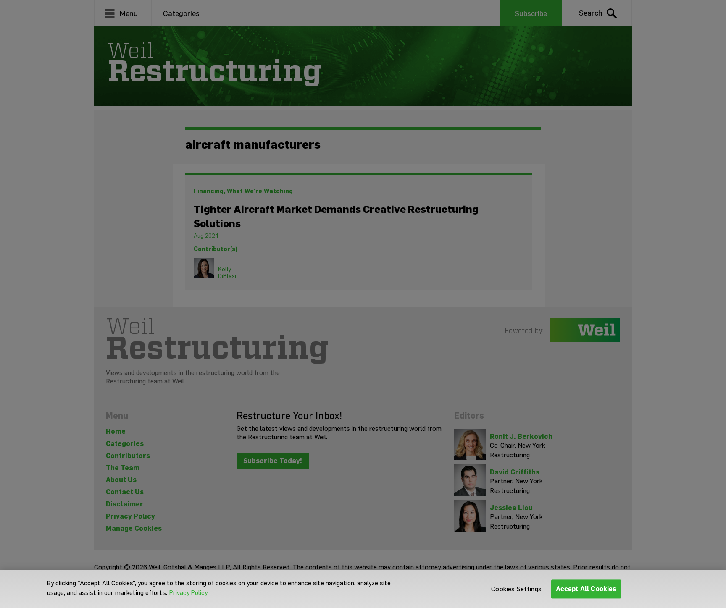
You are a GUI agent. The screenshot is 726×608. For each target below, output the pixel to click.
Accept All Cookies (586, 589)
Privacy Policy (188, 593)
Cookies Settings (516, 589)
